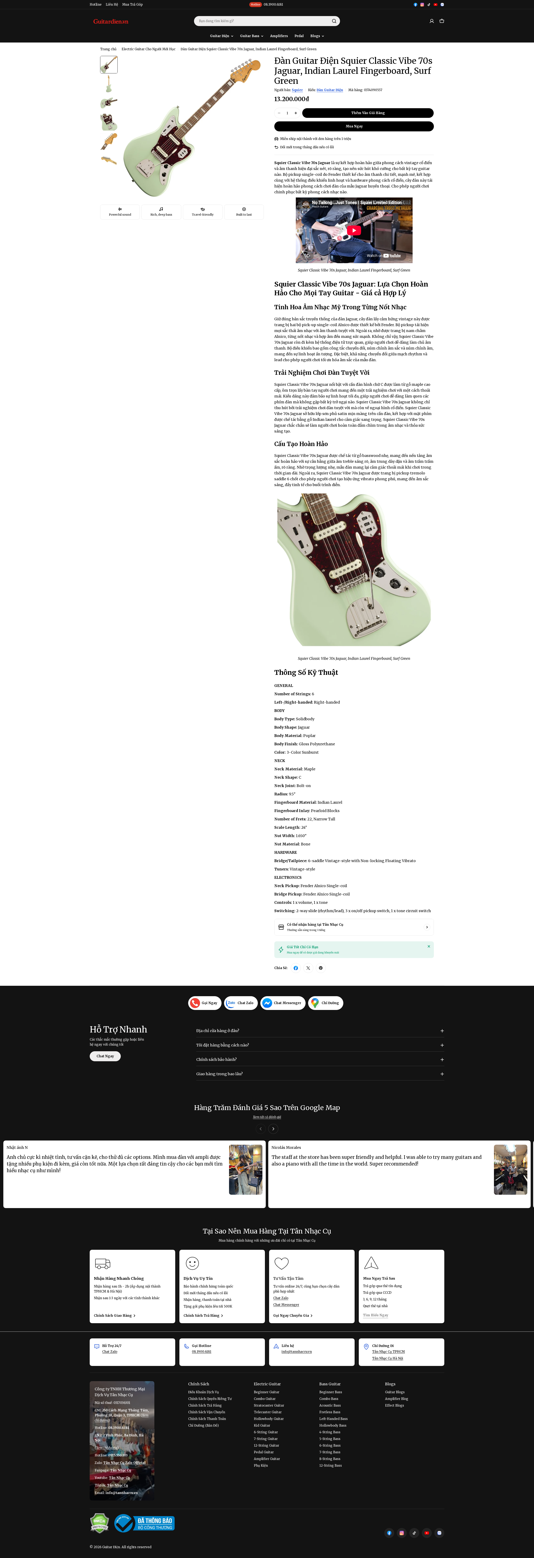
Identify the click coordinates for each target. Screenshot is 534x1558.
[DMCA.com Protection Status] (99, 1523)
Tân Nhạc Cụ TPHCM (388, 1352)
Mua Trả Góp (132, 4)
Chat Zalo (280, 1298)
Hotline (96, 4)
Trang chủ (108, 49)
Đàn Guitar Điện (330, 90)
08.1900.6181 (201, 1352)
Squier (297, 90)
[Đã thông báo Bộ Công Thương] (144, 1523)
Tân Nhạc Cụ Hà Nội (387, 1358)
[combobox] (267, 21)
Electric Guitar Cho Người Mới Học (148, 49)
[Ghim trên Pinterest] (321, 968)
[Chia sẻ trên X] (308, 968)
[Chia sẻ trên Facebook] (296, 968)
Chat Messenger (286, 1305)
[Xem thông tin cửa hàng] (427, 927)
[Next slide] (273, 1129)
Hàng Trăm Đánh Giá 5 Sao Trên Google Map (267, 1108)
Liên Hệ (112, 4)
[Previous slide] (261, 1129)
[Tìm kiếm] (334, 21)
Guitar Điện (111, 1547)
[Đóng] (429, 946)
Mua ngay (354, 126)
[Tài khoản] (431, 21)
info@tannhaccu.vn (297, 1352)
